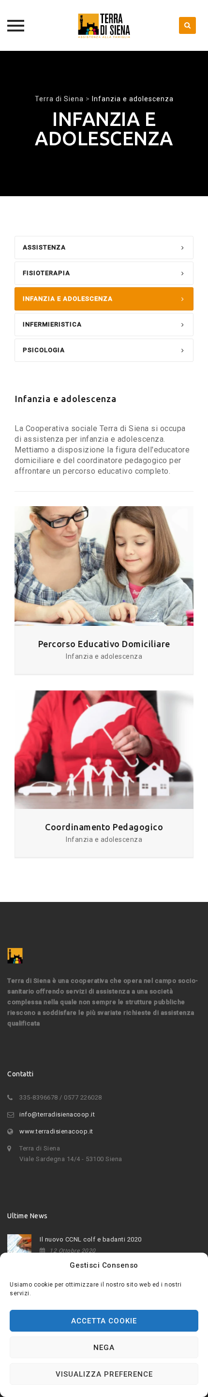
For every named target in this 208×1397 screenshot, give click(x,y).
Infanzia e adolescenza (68, 298)
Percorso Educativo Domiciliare (104, 644)
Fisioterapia (46, 273)
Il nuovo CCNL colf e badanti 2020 (91, 1239)
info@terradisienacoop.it (57, 1114)
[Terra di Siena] (104, 25)
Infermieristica (52, 324)
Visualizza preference (104, 1374)
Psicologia (44, 350)
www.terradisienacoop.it (56, 1131)
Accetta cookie (104, 1321)
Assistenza (44, 247)
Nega (104, 1347)
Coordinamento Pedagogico (104, 827)
